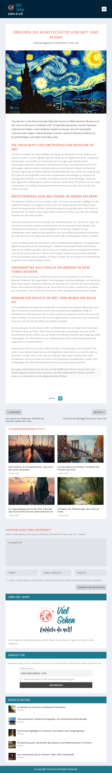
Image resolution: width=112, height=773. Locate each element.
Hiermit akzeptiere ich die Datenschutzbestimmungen (48, 679)
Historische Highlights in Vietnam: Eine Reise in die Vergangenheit (51, 730)
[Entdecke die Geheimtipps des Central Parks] (80, 491)
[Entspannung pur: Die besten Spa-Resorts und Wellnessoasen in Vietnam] (12, 744)
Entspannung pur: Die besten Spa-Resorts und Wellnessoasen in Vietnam (54, 742)
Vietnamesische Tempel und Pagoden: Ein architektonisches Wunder (52, 719)
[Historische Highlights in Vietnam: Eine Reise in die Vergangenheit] (12, 732)
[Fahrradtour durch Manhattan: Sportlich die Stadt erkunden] (31, 449)
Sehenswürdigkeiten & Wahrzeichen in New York (56, 43)
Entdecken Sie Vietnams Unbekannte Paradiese (41, 707)
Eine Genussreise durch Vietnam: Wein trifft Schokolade (45, 754)
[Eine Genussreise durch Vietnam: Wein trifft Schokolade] (12, 756)
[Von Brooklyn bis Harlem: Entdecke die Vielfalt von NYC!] (80, 449)
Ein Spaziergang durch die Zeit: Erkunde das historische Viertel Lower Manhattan (30, 510)
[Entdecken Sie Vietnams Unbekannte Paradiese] (12, 709)
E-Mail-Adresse (27, 668)
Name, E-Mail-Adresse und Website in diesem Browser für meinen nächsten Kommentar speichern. (56, 580)
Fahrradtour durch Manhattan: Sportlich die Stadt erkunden (30, 468)
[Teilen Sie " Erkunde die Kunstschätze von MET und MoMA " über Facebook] (60, 398)
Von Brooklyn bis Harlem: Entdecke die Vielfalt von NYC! (78, 468)
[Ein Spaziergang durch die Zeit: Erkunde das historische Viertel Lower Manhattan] (31, 491)
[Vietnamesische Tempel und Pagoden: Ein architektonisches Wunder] (12, 721)
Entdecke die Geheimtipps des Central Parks (78, 510)
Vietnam (20, 710)
